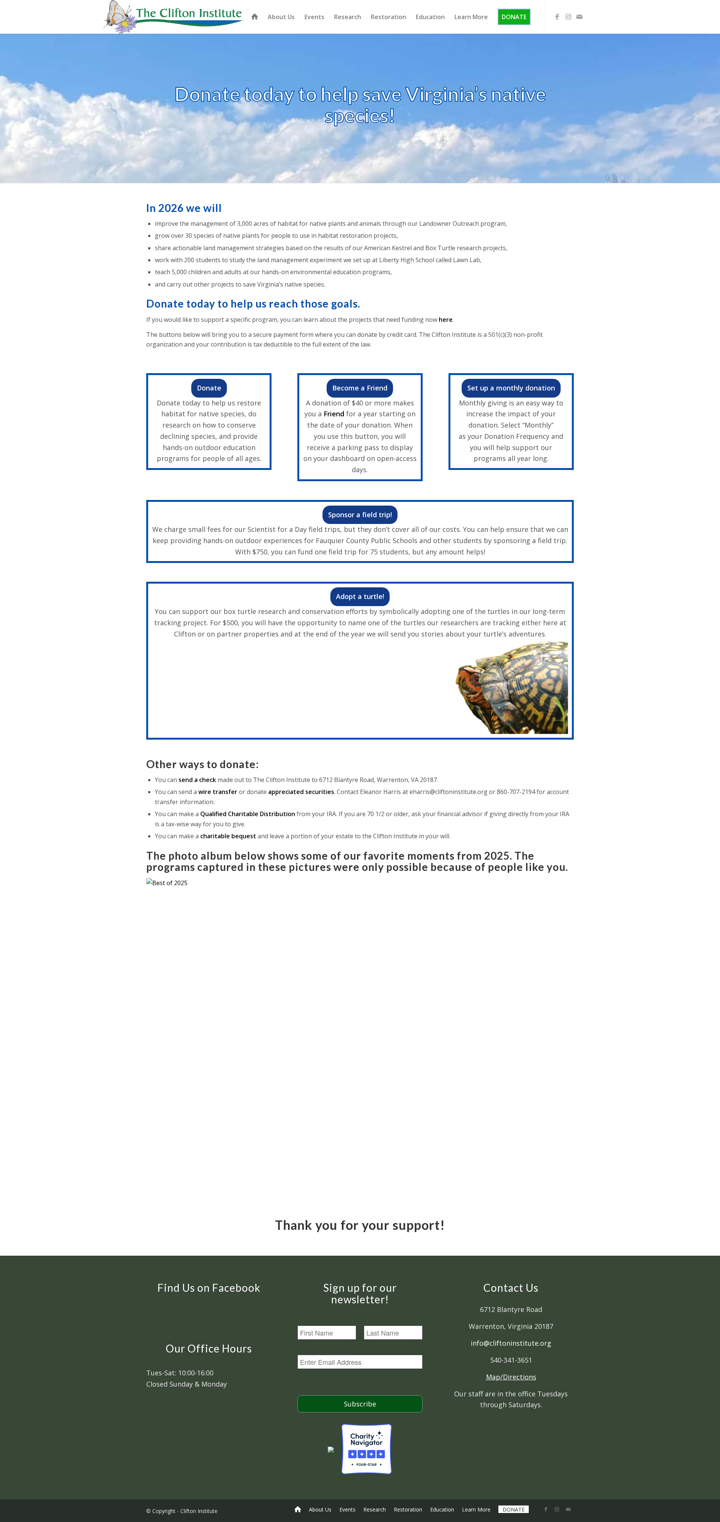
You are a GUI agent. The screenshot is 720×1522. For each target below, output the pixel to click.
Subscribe (360, 1403)
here (446, 319)
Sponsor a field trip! (360, 514)
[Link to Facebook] (556, 16)
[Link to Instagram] (568, 16)
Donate (209, 387)
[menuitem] (254, 17)
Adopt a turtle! (360, 596)
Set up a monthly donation (511, 387)
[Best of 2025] (360, 883)
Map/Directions (511, 1376)
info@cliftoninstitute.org (511, 1343)
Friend (334, 413)
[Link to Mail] (579, 16)
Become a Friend (359, 387)
